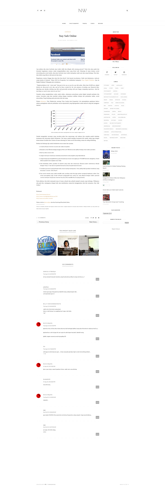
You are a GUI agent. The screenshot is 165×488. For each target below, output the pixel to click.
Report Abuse (116, 229)
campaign (68, 31)
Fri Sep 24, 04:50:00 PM (49, 382)
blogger (116, 94)
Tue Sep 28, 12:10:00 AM (49, 397)
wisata (105, 99)
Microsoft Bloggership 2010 (111, 97)
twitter (115, 74)
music (122, 105)
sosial (105, 88)
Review (100, 23)
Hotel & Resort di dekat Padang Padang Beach (114, 167)
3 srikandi (106, 131)
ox (44, 346)
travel (117, 88)
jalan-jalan (119, 85)
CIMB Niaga (106, 134)
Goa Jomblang (121, 117)
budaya (120, 120)
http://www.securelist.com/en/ (44, 198)
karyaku (115, 91)
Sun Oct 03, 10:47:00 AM (49, 427)
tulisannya (43, 101)
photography (107, 91)
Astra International (116, 131)
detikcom (117, 99)
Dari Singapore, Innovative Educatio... (67, 252)
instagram (124, 74)
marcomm (122, 137)
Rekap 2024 (114, 151)
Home (64, 23)
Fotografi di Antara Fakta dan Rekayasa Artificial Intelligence (114, 179)
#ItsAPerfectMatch (108, 129)
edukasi (124, 99)
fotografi (106, 85)
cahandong (107, 111)
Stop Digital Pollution (88, 80)
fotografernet (108, 94)
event (122, 88)
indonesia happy (114, 137)
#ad (105, 105)
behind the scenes (114, 108)
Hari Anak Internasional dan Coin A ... (45, 251)
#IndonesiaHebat (116, 126)
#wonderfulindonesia (121, 129)
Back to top (124, 484)
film (112, 102)
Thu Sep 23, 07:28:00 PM (49, 349)
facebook (107, 74)
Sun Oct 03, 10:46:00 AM (49, 412)
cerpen (114, 111)
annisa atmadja (49, 271)
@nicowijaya (47, 202)
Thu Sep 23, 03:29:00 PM (49, 274)
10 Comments (42, 217)
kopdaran (123, 94)
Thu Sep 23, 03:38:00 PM (49, 289)
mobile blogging (120, 102)
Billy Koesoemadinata (52, 304)
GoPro (114, 117)
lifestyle (117, 105)
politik (113, 114)
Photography (74, 23)
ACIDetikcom (107, 117)
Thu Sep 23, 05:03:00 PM (49, 306)
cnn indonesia (115, 134)
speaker (106, 108)
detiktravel (124, 134)
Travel (84, 23)
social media (124, 97)
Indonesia (106, 120)
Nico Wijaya (47, 323)
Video (92, 23)
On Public (113, 120)
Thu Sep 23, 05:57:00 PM (49, 325)
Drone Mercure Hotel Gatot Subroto (113, 190)
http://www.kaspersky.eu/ (43, 194)
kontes (105, 123)
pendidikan (106, 114)
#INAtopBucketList (122, 114)
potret (111, 88)
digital (105, 137)
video (112, 85)
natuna (106, 140)
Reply (97, 279)
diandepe (46, 379)
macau (119, 111)
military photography (115, 123)
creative (110, 105)
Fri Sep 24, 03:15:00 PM (49, 366)
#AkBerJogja (107, 126)
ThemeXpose (52, 484)
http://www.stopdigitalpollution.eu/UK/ (47, 196)
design (111, 99)
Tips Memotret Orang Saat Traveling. (113, 202)
